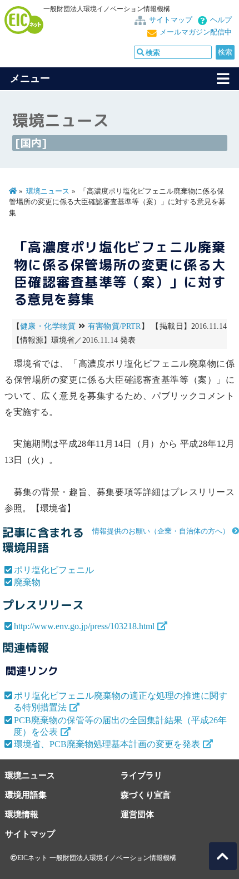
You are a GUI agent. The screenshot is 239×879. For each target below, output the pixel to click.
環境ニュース (47, 191)
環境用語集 (26, 794)
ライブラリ (141, 775)
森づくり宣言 (146, 794)
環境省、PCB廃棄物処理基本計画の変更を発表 (107, 744)
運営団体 (137, 814)
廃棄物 (27, 582)
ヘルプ (221, 20)
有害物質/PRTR (114, 326)
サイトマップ (170, 20)
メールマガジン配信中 (196, 32)
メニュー (30, 78)
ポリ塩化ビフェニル (54, 570)
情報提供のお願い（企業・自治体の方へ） (161, 531)
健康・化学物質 (48, 326)
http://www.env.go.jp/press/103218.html (84, 626)
